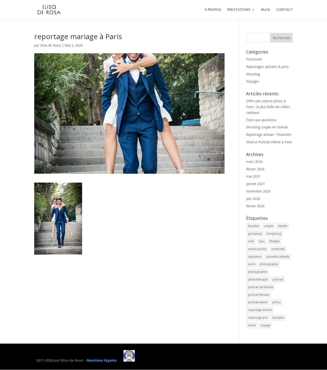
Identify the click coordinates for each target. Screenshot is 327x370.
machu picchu (257, 249)
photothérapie (258, 279)
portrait (278, 279)
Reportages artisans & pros (267, 66)
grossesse (255, 234)
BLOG (265, 10)
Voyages (252, 81)
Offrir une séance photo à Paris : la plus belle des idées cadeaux (268, 107)
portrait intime (258, 302)
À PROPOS (213, 10)
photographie (257, 272)
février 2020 (255, 206)
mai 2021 (253, 176)
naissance (254, 257)
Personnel (254, 59)
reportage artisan (260, 310)
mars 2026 (254, 161)
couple (268, 226)
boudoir (253, 226)
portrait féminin (258, 295)
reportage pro (258, 318)
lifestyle (274, 241)
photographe (269, 264)
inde (251, 241)
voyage (265, 325)
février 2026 (255, 169)
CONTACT (284, 10)
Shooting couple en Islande (267, 127)
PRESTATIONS (238, 10)
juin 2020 (253, 198)
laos (262, 241)
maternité (278, 249)
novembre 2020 (258, 191)
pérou (276, 302)
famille (282, 226)
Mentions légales (102, 360)
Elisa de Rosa (50, 45)
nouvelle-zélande (277, 257)
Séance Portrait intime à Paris (269, 142)
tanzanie (278, 318)
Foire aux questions (261, 120)
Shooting (253, 74)
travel (252, 325)
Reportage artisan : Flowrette (268, 134)
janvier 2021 (255, 183)
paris (251, 264)
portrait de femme (260, 287)
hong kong (274, 234)
